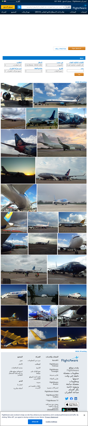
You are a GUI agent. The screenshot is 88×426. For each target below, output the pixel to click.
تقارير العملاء (54, 379)
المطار (40, 62)
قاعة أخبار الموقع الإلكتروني (34, 378)
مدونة (38, 382)
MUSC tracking (81, 82)
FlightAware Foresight (54, 370)
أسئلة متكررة (18, 388)
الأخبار (20, 364)
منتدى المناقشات (17, 368)
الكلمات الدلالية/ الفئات (76, 62)
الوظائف (37, 364)
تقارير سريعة (54, 375)
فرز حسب (60, 62)
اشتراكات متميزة (52, 388)
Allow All (35, 422)
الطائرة (19, 62)
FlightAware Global (51, 391)
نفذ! (79, 74)
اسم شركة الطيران (16, 68)
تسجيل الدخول (66, 1)
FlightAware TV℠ (52, 400)
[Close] (84, 415)
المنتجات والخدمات (52, 357)
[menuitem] (83, 12)
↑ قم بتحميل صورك (77, 48)
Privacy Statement (51, 417)
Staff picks (38, 68)
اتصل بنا (20, 384)
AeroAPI (55, 360)
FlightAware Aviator (54, 383)
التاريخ (61, 68)
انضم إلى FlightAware (80, 1)
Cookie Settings (51, 422)
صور (21, 360)
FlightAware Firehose (54, 365)
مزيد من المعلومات (34, 360)
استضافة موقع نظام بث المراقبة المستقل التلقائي (16, 373)
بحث (82, 68)
